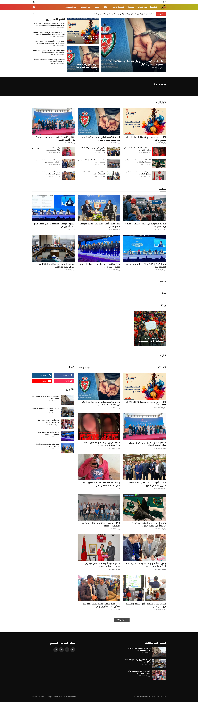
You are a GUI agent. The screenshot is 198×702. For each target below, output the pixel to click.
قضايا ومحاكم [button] (85, 7)
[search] (34, 7)
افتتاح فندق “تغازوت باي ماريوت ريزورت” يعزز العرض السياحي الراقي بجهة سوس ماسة (49, 24)
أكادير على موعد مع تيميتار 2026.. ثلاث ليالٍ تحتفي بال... (84, 37)
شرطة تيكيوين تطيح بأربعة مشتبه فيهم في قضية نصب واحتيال (84, 66)
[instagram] (67, 649)
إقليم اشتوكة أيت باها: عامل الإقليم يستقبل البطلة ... (138, 173)
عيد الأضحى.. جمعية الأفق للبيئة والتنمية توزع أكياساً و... (146, 605)
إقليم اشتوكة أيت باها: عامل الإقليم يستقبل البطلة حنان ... (102, 564)
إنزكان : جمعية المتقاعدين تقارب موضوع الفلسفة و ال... (91, 161)
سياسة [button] (131, 7)
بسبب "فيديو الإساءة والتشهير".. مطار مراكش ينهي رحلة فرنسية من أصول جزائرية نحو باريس (121, 13)
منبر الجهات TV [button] (70, 7)
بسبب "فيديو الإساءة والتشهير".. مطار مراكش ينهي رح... (137, 149)
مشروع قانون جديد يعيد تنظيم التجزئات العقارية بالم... (45, 397)
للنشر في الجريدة (38, 696)
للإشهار (49, 696)
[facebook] (72, 649)
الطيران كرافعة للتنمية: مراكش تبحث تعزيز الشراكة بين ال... (54, 225)
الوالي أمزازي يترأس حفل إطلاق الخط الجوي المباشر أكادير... (147, 484)
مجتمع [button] (97, 7)
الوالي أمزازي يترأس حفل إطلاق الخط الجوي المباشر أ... (92, 149)
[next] (37, 14)
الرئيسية (153, 7)
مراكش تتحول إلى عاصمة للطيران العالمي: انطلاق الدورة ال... (99, 265)
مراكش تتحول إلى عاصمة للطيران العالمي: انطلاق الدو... (47, 433)
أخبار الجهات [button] (142, 7)
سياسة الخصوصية (70, 696)
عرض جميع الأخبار (84, 368)
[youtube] (55, 649)
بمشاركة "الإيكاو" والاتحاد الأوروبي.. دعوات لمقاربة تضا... (145, 265)
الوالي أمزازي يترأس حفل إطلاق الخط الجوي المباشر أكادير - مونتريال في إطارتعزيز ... (50, 42)
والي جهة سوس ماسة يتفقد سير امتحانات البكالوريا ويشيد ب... (145, 564)
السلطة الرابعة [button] (118, 7)
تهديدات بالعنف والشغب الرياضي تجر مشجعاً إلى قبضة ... (138, 161)
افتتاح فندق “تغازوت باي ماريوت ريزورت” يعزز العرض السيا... (55, 138)
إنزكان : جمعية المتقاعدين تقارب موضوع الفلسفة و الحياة (101, 524)
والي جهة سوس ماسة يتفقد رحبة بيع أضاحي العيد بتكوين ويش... (101, 605)
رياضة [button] (106, 7)
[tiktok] (61, 649)
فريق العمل (58, 696)
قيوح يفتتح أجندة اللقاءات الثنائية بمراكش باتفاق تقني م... (99, 225)
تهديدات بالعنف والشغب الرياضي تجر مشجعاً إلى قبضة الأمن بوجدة (49, 60)
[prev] (33, 14)
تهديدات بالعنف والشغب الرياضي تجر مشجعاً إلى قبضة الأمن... (148, 524)
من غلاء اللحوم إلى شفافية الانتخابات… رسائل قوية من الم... (56, 265)
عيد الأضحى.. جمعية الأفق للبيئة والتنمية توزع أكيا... (94, 173)
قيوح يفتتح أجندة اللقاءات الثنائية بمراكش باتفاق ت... (47, 445)
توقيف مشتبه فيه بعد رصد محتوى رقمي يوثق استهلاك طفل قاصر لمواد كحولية (49, 51)
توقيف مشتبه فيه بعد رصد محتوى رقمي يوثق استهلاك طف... (46, 149)
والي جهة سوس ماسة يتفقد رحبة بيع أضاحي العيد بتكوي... (47, 173)
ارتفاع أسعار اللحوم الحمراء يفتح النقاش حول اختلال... (48, 421)
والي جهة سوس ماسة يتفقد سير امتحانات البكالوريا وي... (48, 161)
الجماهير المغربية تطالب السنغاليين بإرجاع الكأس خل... (151, 339)
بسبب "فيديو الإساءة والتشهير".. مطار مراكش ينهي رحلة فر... (101, 443)
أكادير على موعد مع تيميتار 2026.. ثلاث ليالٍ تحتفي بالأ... (145, 138)
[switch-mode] (34, 2)
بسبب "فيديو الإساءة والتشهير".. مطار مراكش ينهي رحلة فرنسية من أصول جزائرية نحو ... (49, 33)
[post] (133, 45)
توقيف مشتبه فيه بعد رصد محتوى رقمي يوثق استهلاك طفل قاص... (100, 484)
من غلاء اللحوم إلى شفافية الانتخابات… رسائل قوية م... (45, 409)
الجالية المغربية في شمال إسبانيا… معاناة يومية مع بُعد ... (145, 225)
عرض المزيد (122, 619)
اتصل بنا (163, 2)
